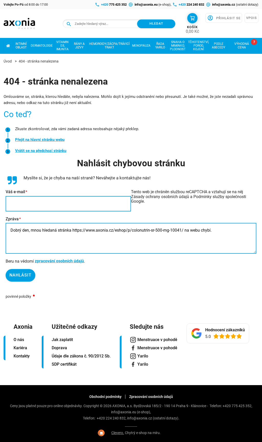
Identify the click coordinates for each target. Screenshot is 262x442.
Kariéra (20, 347)
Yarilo (142, 356)
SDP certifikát (64, 364)
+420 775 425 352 (237, 406)
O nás (19, 339)
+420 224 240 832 (111, 418)
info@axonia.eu (123, 412)
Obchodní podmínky (105, 397)
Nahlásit (20, 275)
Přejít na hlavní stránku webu (39, 139)
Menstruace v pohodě (157, 339)
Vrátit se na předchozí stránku (40, 150)
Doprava (59, 347)
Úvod (8, 61)
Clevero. (117, 433)
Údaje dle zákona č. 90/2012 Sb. (81, 356)
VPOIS (251, 18)
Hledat (156, 23)
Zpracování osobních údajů (151, 397)
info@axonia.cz (139, 418)
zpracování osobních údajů (59, 261)
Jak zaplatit (62, 339)
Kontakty (22, 356)
